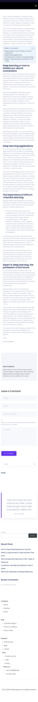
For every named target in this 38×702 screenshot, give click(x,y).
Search (3, 532)
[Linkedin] (29, 695)
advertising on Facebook (24, 35)
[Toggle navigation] (36, 6)
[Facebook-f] (9, 695)
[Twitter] (22, 695)
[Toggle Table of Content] (32, 48)
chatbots (30, 43)
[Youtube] (16, 695)
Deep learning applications (13, 55)
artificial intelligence (25, 134)
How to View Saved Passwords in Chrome (16, 549)
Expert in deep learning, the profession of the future (19, 60)
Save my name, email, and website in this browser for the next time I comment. (18, 424)
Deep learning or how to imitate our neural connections (18, 52)
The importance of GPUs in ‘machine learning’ (19, 57)
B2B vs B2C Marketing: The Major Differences (17, 572)
